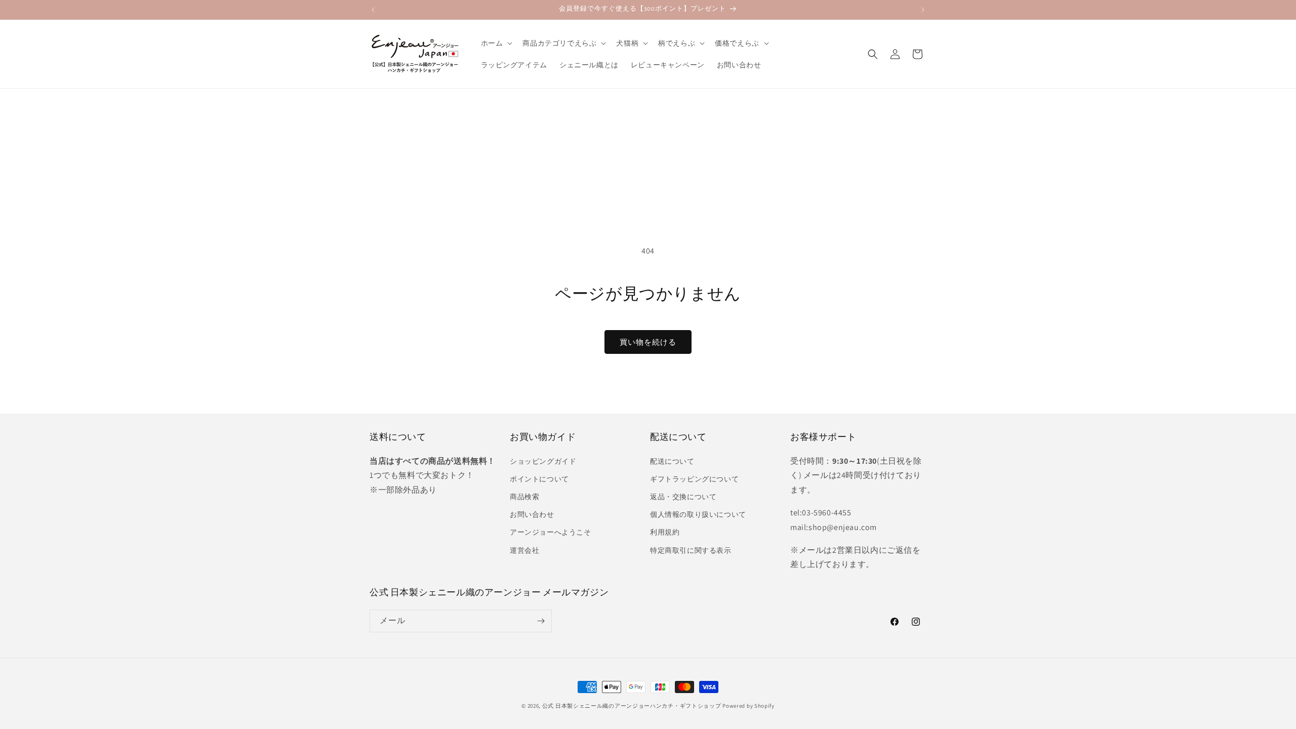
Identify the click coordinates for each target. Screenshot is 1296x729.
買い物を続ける (648, 342)
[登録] (541, 621)
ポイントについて (539, 478)
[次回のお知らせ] (923, 9)
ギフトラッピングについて (694, 478)
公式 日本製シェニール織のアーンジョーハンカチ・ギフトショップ (631, 705)
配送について (672, 461)
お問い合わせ (532, 514)
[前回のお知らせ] (373, 9)
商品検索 (524, 496)
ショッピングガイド (543, 461)
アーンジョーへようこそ (550, 532)
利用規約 (664, 532)
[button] (496, 43)
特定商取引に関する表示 (691, 550)
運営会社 (524, 550)
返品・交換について (683, 496)
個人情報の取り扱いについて (698, 514)
